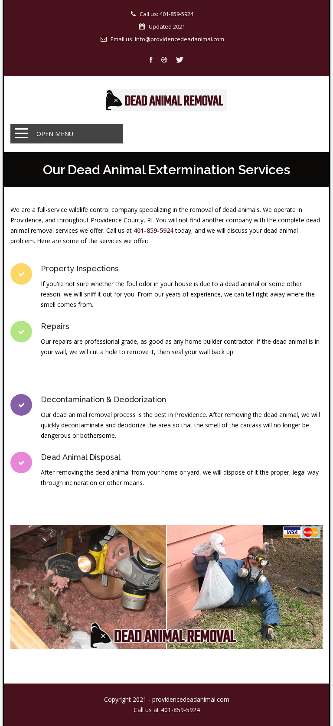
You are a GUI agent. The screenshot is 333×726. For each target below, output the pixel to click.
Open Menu (54, 134)
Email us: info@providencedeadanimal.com (167, 39)
